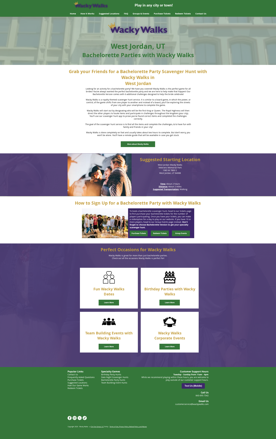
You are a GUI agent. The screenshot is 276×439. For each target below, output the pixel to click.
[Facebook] (70, 418)
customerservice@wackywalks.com (192, 404)
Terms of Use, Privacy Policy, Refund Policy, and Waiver (128, 427)
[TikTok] (85, 418)
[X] (80, 418)
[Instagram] (75, 418)
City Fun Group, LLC (97, 427)
